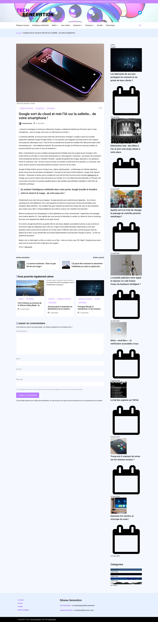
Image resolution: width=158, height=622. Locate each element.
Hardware (76, 25)
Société (99, 25)
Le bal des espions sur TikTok (124, 400)
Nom (18, 359)
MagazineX (52, 619)
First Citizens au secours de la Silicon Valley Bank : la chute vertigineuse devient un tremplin (29, 304)
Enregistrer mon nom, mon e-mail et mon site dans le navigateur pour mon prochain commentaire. (50, 389)
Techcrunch (28, 247)
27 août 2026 (114, 117)
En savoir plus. (123, 1)
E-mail (19, 369)
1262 (112, 572)
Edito (112, 583)
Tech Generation (65, 605)
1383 (112, 581)
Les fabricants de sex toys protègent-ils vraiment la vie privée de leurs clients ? (123, 77)
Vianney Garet (27, 123)
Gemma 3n (92, 175)
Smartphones (40, 108)
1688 (112, 576)
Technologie (110, 25)
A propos (21, 600)
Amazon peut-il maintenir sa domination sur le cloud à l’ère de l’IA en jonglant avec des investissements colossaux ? (60, 307)
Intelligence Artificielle (40, 25)
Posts (116, 572)
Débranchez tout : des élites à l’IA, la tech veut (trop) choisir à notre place (125, 148)
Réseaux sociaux (22, 25)
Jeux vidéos (65, 25)
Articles (20, 606)
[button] (57, 25)
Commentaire (22, 331)
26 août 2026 (114, 321)
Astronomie (114, 569)
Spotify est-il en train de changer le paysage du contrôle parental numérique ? (126, 213)
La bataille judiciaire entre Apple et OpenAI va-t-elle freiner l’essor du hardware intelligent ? (125, 280)
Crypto (112, 578)
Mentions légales (23, 610)
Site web (19, 379)
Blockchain (114, 574)
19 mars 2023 (115, 380)
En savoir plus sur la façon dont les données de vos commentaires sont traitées (76, 400)
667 (111, 585)
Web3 (54, 25)
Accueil (20, 603)
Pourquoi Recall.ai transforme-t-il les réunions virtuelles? (89, 307)
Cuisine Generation (66, 610)
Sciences (88, 25)
